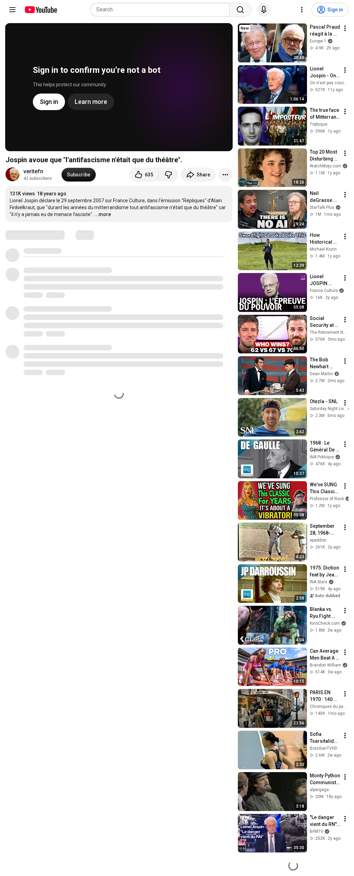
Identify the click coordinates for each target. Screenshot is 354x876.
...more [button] (102, 214)
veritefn (33, 171)
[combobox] (162, 10)
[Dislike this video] (168, 175)
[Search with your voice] (264, 10)
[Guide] (12, 10)
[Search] (240, 10)
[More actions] (225, 175)
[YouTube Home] (40, 9)
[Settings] (302, 10)
